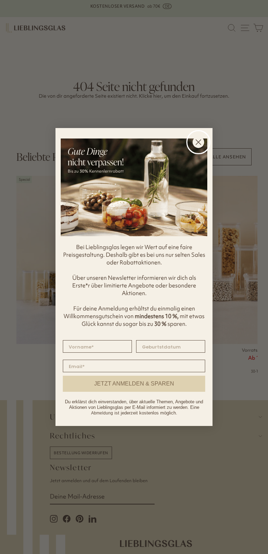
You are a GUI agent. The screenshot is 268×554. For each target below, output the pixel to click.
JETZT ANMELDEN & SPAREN (134, 384)
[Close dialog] (198, 142)
